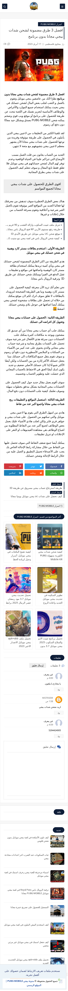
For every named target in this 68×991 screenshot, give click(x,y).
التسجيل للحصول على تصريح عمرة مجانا (30, 907)
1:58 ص (49, 701)
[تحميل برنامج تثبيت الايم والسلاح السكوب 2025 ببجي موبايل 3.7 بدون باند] (50, 623)
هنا (54, 309)
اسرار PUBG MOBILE (51, 24)
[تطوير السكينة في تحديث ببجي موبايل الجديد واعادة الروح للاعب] (50, 580)
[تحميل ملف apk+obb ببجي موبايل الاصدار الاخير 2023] (18, 623)
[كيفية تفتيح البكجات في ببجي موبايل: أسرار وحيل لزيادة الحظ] (18, 537)
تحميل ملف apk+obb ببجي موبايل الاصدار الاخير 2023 (19, 642)
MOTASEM (47, 697)
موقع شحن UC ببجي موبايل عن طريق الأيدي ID (35, 233)
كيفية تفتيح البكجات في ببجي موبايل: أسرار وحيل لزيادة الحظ (19, 555)
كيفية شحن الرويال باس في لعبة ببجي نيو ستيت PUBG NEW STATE (32, 238)
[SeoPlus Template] (60, 981)
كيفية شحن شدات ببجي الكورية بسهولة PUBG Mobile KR (50, 555)
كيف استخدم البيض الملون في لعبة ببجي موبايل (26, 924)
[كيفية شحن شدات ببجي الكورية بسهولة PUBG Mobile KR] (50, 537)
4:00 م (50, 677)
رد (59, 689)
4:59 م (50, 724)
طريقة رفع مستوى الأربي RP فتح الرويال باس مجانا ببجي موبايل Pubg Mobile (32, 229)
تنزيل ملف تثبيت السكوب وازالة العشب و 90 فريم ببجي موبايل (32, 224)
